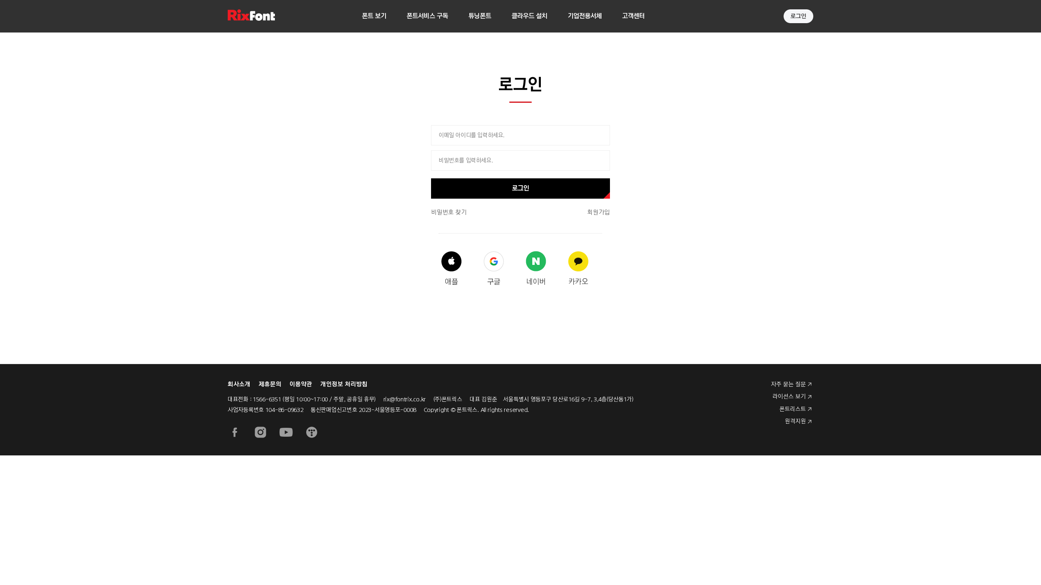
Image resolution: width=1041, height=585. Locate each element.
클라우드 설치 (529, 16)
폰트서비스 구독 (427, 16)
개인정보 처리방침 (344, 384)
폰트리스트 (793, 409)
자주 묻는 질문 (788, 384)
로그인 (520, 188)
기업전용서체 (585, 16)
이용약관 (301, 384)
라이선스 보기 (789, 396)
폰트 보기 (374, 16)
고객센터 (633, 16)
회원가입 (598, 212)
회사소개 (239, 384)
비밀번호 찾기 (449, 212)
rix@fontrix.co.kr (404, 399)
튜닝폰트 (479, 16)
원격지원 (795, 421)
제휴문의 (270, 384)
